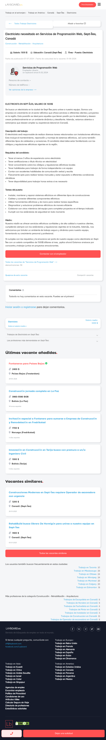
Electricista (13, 322)
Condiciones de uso (14, 697)
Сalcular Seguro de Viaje (17, 703)
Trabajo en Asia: (13, 664)
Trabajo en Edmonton (88, 587)
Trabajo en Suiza (63, 656)
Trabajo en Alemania (65, 649)
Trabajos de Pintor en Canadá (84, 610)
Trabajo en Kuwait (13, 667)
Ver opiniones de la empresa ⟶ (22, 90)
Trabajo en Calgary (89, 584)
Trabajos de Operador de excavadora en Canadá (75, 620)
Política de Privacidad (15, 694)
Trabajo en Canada (64, 670)
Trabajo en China (13, 670)
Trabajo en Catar (13, 679)
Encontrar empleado (15, 691)
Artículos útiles (12, 699)
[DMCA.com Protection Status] (22, 724)
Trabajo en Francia (64, 646)
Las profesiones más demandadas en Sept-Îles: (28, 341)
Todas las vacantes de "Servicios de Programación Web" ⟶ (31, 262)
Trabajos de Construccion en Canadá (80, 616)
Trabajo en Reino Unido (66, 643)
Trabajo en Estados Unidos (68, 667)
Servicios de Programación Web (40, 68)
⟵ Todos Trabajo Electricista (22, 24)
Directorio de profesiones (17, 706)
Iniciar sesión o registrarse (20, 307)
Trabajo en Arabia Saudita (17, 673)
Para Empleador (87, 4)
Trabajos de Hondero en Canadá (83, 603)
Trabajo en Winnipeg (88, 577)
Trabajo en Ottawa (89, 574)
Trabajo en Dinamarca (65, 659)
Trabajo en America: (64, 664)
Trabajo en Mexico (63, 679)
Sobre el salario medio (16, 326)
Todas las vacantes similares (53, 553)
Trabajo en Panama (64, 673)
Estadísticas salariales (16, 709)
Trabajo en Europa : (64, 640)
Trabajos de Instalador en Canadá (82, 613)
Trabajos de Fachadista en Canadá (82, 606)
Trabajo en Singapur (15, 682)
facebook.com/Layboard (16, 647)
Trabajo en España (64, 652)
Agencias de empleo (15, 687)
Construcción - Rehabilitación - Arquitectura (24, 44)
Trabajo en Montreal (88, 581)
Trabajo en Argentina (65, 676)
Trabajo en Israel (13, 676)
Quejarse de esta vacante (16, 275)
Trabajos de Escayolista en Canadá (82, 600)
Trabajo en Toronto (89, 568)
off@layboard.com (13, 644)
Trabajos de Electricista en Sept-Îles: (23, 335)
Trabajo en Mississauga (87, 571)
